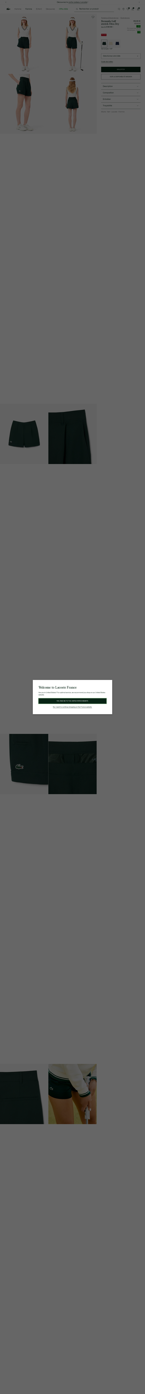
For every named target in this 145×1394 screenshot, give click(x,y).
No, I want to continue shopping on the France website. (72, 707)
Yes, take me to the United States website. (72, 701)
